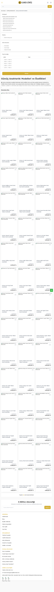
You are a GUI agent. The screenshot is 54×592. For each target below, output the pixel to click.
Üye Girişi (4, 529)
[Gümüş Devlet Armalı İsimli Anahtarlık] (26, 326)
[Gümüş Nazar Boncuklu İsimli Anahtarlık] (44, 201)
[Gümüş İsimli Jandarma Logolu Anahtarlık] (9, 476)
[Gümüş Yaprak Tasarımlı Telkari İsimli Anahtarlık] (9, 226)
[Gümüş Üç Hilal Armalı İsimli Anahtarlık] (26, 151)
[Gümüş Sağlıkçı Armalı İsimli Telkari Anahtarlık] (9, 176)
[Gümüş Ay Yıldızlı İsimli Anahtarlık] (44, 126)
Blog (3, 519)
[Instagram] (9, 578)
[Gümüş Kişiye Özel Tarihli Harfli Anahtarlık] (26, 476)
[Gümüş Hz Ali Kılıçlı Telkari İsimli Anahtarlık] (44, 226)
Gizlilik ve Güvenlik (6, 545)
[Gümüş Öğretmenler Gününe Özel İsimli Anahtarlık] (26, 176)
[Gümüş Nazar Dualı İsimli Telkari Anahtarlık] (9, 201)
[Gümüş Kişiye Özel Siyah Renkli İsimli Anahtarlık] (9, 451)
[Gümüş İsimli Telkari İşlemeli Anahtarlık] (26, 101)
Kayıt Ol (48, 507)
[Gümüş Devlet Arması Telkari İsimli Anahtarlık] (9, 326)
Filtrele (26, 73)
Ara (50, 6)
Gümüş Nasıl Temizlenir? (8, 564)
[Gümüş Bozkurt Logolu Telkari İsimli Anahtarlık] (44, 326)
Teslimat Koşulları (6, 535)
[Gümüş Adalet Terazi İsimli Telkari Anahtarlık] (26, 351)
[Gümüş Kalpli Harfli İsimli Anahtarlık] (44, 251)
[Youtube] (6, 578)
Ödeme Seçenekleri (6, 524)
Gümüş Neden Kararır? (7, 561)
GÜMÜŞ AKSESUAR (11, 10)
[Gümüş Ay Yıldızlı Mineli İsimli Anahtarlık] (44, 451)
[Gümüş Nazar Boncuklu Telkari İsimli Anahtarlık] (26, 201)
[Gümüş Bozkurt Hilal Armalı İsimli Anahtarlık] (9, 351)
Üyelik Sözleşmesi (6, 537)
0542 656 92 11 (9, 570)
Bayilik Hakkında (6, 521)
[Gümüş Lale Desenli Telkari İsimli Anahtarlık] (26, 301)
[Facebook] (3, 578)
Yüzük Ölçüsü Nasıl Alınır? (8, 554)
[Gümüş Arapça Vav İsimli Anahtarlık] (26, 376)
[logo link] (25, 2)
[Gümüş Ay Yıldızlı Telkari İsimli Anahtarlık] (26, 126)
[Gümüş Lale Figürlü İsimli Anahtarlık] (44, 301)
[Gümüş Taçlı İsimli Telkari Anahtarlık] (26, 276)
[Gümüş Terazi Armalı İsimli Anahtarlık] (44, 351)
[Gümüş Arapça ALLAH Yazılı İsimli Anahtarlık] (9, 401)
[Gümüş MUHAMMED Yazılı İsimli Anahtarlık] (44, 401)
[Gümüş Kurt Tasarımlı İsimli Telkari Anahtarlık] (26, 426)
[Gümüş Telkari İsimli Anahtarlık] (9, 101)
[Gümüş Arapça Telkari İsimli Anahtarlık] (26, 401)
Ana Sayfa (3, 10)
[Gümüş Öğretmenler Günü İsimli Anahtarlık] (44, 176)
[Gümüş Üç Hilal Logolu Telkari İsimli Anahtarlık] (9, 151)
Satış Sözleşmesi (6, 540)
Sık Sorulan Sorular (6, 556)
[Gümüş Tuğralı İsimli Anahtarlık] (9, 126)
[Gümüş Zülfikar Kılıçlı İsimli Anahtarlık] (9, 251)
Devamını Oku (5, 90)
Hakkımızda (5, 516)
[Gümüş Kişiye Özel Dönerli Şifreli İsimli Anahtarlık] (44, 476)
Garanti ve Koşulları (6, 543)
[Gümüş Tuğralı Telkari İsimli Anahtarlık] (44, 101)
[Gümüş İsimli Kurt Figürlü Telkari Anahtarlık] (9, 426)
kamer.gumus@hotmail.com (12, 572)
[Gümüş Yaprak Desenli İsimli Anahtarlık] (26, 226)
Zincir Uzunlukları (6, 551)
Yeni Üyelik (4, 526)
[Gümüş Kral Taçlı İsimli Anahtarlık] (9, 276)
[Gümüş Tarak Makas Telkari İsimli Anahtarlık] (44, 276)
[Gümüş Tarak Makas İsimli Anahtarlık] (9, 301)
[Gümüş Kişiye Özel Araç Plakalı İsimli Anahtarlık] (44, 426)
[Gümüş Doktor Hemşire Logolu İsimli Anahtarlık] (44, 151)
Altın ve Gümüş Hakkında (8, 559)
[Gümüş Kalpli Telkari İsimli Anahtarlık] (26, 251)
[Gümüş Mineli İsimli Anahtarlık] (26, 451)
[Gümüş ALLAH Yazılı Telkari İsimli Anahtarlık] (44, 376)
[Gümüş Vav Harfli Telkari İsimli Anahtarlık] (9, 376)
